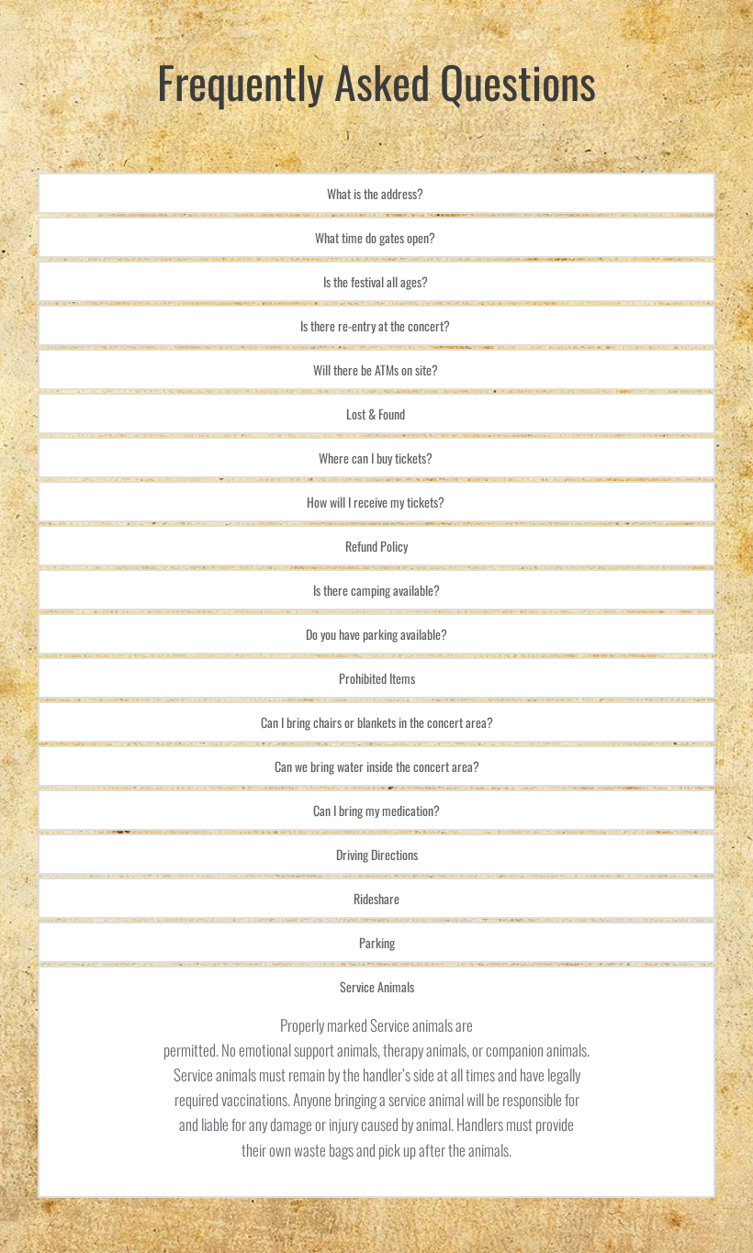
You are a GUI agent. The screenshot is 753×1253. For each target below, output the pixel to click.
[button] (376, 193)
